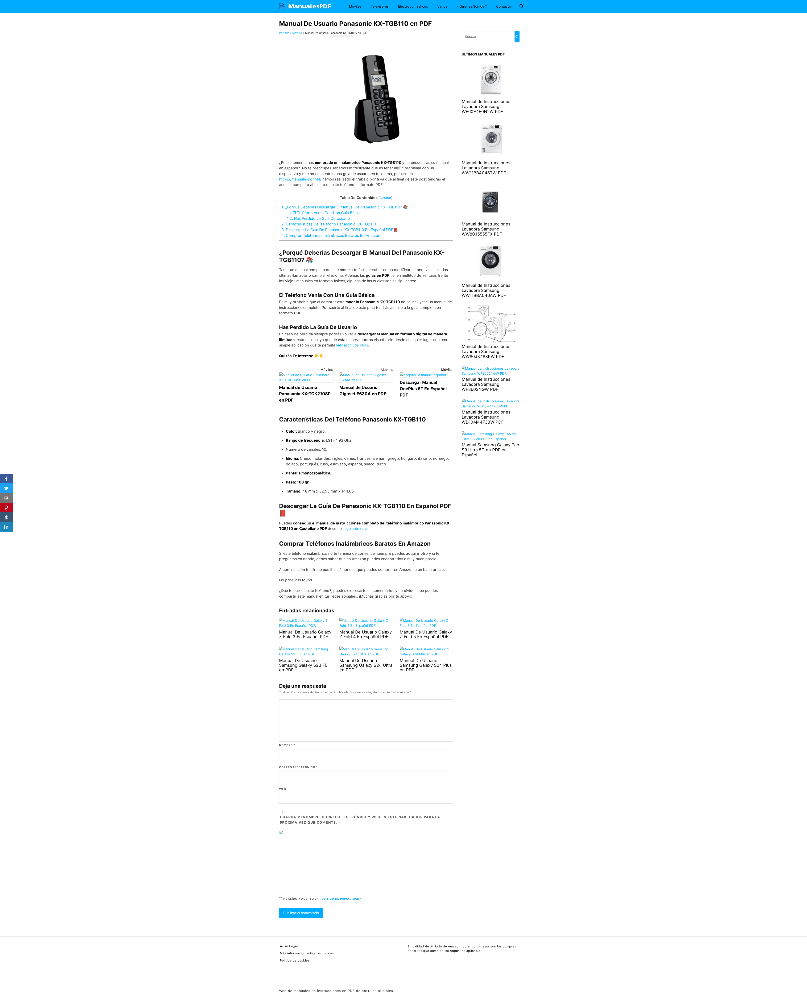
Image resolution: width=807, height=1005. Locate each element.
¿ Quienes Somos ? (472, 6)
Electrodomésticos (413, 6)
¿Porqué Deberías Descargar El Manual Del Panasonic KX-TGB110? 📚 (344, 207)
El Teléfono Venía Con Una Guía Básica (324, 213)
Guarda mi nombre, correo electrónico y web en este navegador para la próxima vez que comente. (360, 820)
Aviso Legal (289, 946)
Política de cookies (295, 960)
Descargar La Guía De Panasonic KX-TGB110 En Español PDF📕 (339, 230)
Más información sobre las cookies (307, 953)
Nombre (287, 745)
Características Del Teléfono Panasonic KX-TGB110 (328, 224)
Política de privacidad (340, 898)
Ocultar (385, 198)
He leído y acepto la (322, 898)
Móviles (355, 6)
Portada (284, 32)
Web (282, 789)
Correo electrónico (298, 767)
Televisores (380, 6)
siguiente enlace (358, 528)
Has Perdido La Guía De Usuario (318, 218)
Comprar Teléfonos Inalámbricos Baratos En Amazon (330, 235)
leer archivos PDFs (352, 345)
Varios (442, 6)
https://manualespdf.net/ (300, 179)
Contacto (503, 6)
